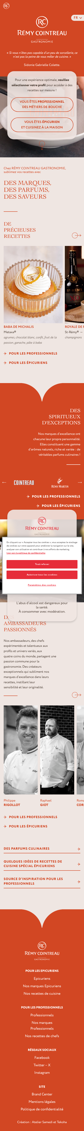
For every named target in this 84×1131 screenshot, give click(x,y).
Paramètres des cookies (42, 585)
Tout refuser (42, 564)
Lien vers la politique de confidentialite (26, 553)
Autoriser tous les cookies (42, 574)
